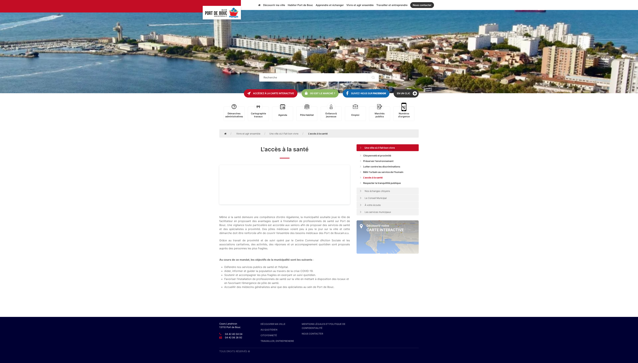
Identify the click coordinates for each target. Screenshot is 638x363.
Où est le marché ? (322, 93)
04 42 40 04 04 (233, 334)
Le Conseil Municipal (375, 198)
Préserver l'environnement (378, 161)
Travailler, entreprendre (277, 341)
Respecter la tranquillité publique (382, 183)
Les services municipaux (377, 212)
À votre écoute (372, 205)
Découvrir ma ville (274, 5)
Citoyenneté (269, 335)
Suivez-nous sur (368, 93)
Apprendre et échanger (330, 5)
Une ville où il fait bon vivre (283, 133)
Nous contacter (422, 5)
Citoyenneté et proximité (377, 155)
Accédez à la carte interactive (273, 93)
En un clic (403, 93)
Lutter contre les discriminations (381, 166)
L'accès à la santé (373, 177)
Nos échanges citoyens (377, 191)
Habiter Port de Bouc (300, 5)
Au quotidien (269, 329)
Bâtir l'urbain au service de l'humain (383, 172)
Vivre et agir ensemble (360, 5)
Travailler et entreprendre (392, 5)
